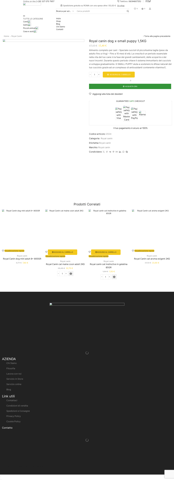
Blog (58, 24)
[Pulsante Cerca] (128, 11)
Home (6, 36)
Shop (58, 21)
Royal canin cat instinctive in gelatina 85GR (108, 266)
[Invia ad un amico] (116, 152)
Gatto (25, 25)
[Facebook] (146, 1)
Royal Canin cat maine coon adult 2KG (65, 264)
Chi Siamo (60, 26)
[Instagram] (148, 1)
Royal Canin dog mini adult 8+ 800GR (22, 258)
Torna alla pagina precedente (157, 36)
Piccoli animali (29, 28)
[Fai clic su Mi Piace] (107, 152)
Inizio (58, 18)
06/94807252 (135, 1)
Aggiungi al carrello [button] (63, 252)
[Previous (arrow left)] (0, 479)
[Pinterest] (113, 152)
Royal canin (16, 36)
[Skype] (126, 152)
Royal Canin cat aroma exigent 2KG (152, 258)
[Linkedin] (120, 152)
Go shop (121, 5)
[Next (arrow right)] (1, 479)
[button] (70, 273)
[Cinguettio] (103, 152)
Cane (25, 21)
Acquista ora (131, 86)
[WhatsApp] (123, 152)
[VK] (110, 152)
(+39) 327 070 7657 (45, 1)
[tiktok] (150, 1)
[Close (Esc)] (0, 476)
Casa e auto (28, 31)
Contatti (59, 29)
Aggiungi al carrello (120, 75)
